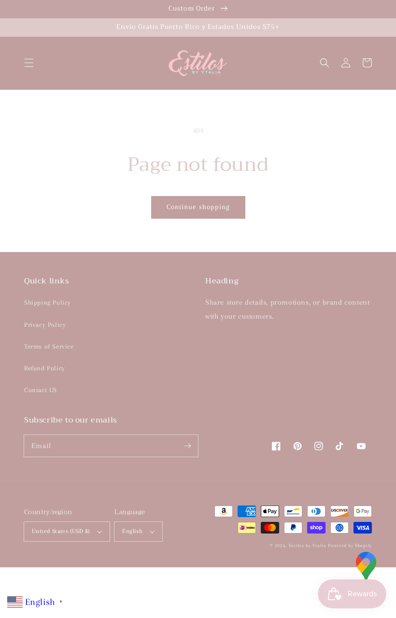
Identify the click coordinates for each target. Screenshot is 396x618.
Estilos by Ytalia (307, 545)
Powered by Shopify (350, 545)
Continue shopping (198, 207)
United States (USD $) (61, 531)
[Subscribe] (187, 445)
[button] (29, 62)
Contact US (40, 389)
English (132, 531)
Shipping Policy (47, 302)
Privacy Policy (45, 324)
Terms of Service (49, 346)
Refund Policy (44, 368)
